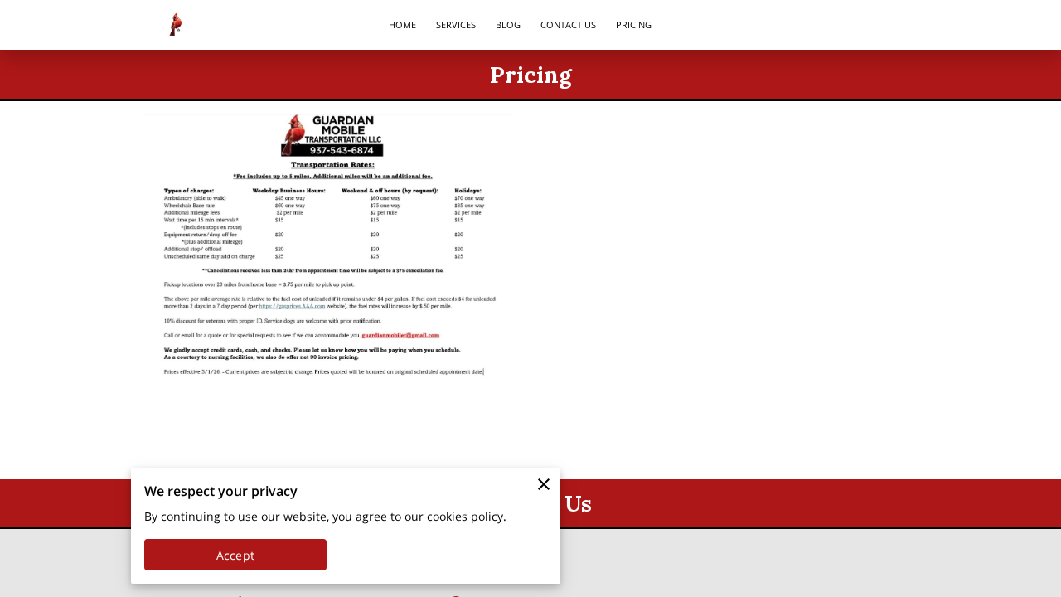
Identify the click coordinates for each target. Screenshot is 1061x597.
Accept (235, 555)
